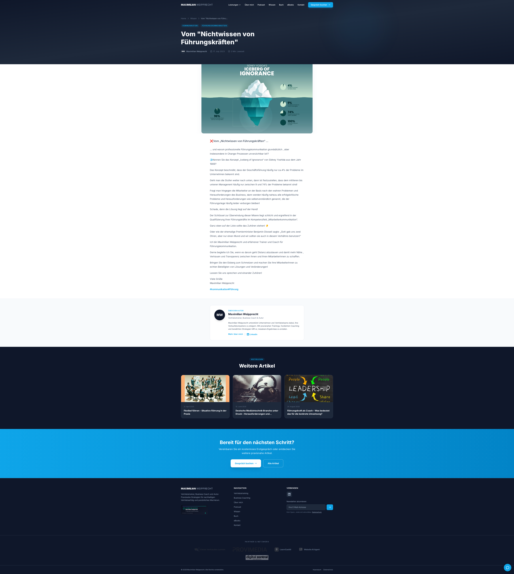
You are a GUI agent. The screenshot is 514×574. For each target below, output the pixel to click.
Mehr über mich (235, 334)
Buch (281, 5)
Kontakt (301, 5)
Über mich (249, 5)
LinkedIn (253, 334)
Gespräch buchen (319, 5)
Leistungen (233, 5)
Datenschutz (317, 512)
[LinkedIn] (289, 494)
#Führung (233, 289)
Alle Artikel (273, 463)
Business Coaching (242, 498)
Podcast (261, 5)
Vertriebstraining (241, 493)
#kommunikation (219, 289)
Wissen (272, 5)
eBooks (290, 5)
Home (183, 18)
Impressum (317, 570)
